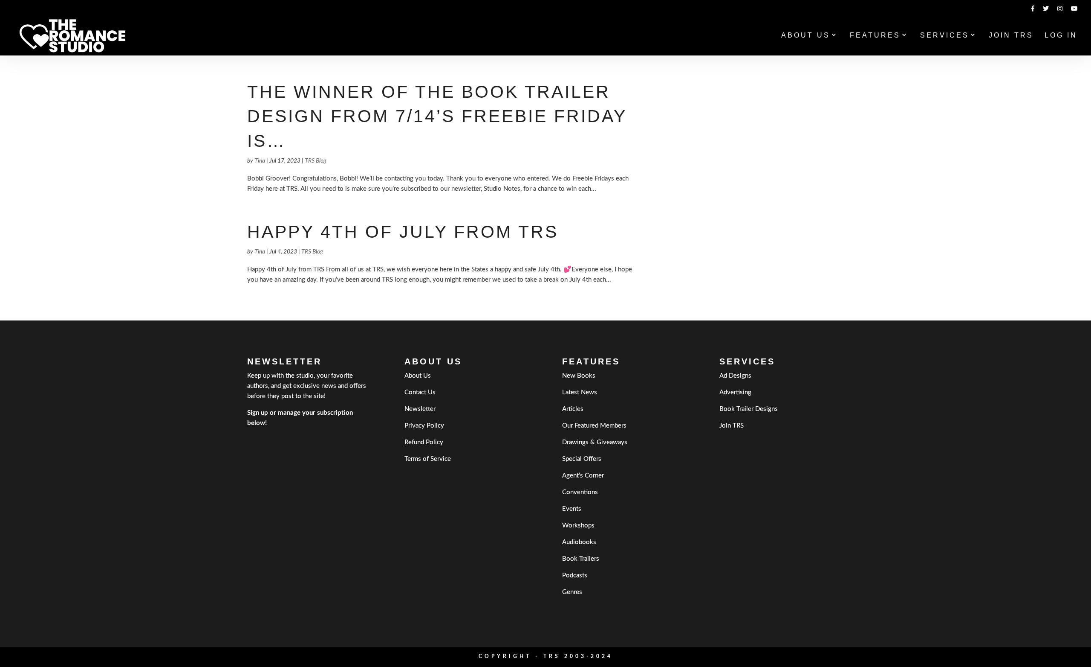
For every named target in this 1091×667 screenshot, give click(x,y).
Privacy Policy (424, 425)
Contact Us (420, 392)
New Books (578, 376)
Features (875, 35)
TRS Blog (315, 161)
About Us (805, 35)
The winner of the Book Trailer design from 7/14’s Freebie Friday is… (436, 116)
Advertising (735, 392)
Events (571, 509)
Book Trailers (580, 559)
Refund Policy (423, 442)
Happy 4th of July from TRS (402, 232)
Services (944, 35)
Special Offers (581, 459)
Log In (1061, 35)
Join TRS (1011, 35)
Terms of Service (427, 459)
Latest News (579, 392)
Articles (572, 409)
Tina (259, 161)
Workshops (578, 525)
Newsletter (420, 409)
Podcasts (574, 575)
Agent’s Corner (583, 475)
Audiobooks (579, 542)
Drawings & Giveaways (594, 442)
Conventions (580, 492)
